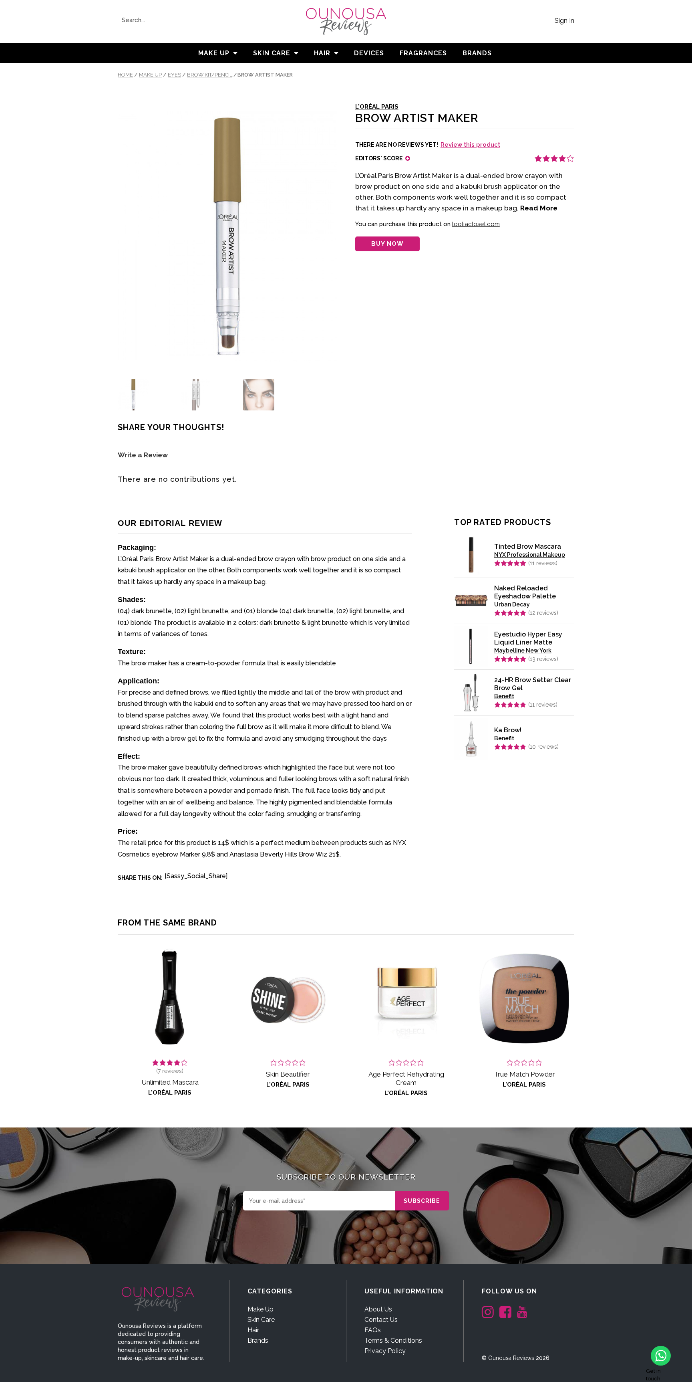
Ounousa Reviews (511, 1358)
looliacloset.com (476, 224)
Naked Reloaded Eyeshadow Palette (525, 592)
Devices (369, 53)
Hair (322, 53)
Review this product (470, 144)
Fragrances (423, 53)
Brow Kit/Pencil (209, 75)
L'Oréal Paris (376, 106)
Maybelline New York (522, 650)
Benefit (504, 696)
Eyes (174, 75)
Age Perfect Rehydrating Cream (406, 1078)
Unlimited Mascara (170, 1082)
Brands (257, 1340)
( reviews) (542, 563)
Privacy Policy (385, 1351)
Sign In (564, 20)
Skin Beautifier (288, 1074)
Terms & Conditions (393, 1340)
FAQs (372, 1330)
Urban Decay (512, 604)
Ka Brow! (507, 730)
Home (125, 75)
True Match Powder (524, 1074)
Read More (538, 208)
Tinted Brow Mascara (527, 546)
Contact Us (381, 1319)
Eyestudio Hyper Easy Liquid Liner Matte (528, 638)
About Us (378, 1309)
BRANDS (477, 53)
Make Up (213, 53)
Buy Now (387, 243)
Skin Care (271, 53)
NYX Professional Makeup (529, 555)
